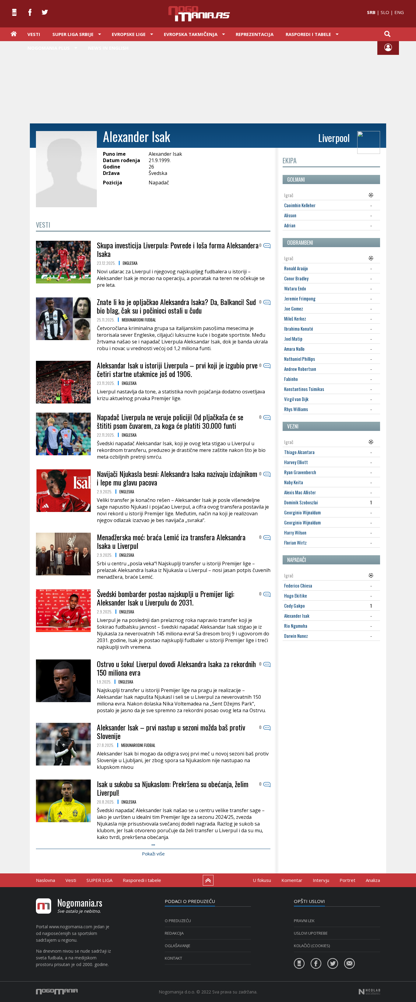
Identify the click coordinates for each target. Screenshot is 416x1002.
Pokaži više (153, 854)
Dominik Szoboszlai (301, 502)
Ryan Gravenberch (300, 472)
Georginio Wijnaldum (302, 512)
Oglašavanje (177, 945)
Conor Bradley (296, 278)
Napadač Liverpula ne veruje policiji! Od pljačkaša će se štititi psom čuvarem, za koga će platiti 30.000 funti (170, 421)
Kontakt (173, 958)
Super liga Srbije (72, 34)
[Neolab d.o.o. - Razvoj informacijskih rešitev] (369, 991)
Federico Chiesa (298, 585)
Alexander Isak (296, 615)
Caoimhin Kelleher (300, 205)
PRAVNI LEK (304, 920)
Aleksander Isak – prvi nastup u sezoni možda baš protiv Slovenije (171, 731)
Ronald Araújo (296, 268)
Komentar (291, 880)
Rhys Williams (296, 409)
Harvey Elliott (296, 462)
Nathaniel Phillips (299, 358)
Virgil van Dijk (296, 399)
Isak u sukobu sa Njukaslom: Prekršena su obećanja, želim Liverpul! (173, 788)
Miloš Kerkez (295, 318)
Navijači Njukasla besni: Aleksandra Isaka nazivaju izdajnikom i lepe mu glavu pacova (177, 478)
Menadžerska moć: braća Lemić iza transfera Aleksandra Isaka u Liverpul (171, 541)
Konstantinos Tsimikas (304, 389)
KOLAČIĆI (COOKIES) (312, 945)
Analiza (373, 880)
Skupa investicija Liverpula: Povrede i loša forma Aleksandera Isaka (178, 249)
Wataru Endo (295, 288)
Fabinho (291, 378)
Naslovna (45, 880)
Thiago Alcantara (299, 452)
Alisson (290, 215)
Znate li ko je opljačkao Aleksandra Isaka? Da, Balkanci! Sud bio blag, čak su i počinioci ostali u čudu (176, 306)
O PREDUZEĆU (178, 920)
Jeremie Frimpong (300, 298)
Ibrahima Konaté (298, 328)
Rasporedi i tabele (142, 880)
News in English (108, 48)
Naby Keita (293, 482)
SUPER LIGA (99, 880)
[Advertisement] (208, 82)
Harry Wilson (295, 532)
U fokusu (262, 880)
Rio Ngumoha (295, 625)
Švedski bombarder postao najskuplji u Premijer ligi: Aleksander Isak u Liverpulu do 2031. (165, 598)
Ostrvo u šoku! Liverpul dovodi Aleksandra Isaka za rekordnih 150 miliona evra (176, 668)
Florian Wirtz (295, 542)
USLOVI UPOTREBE (311, 933)
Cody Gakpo (294, 605)
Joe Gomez (293, 308)
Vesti (33, 34)
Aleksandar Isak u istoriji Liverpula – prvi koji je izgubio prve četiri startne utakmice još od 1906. (177, 369)
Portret (347, 880)
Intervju (321, 880)
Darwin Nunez (296, 635)
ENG (399, 12)
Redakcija (174, 933)
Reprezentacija (254, 34)
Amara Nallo (294, 348)
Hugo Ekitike (295, 595)
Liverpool (334, 137)
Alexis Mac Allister (300, 492)
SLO (385, 12)
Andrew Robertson (300, 368)
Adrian (289, 225)
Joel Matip (293, 338)
